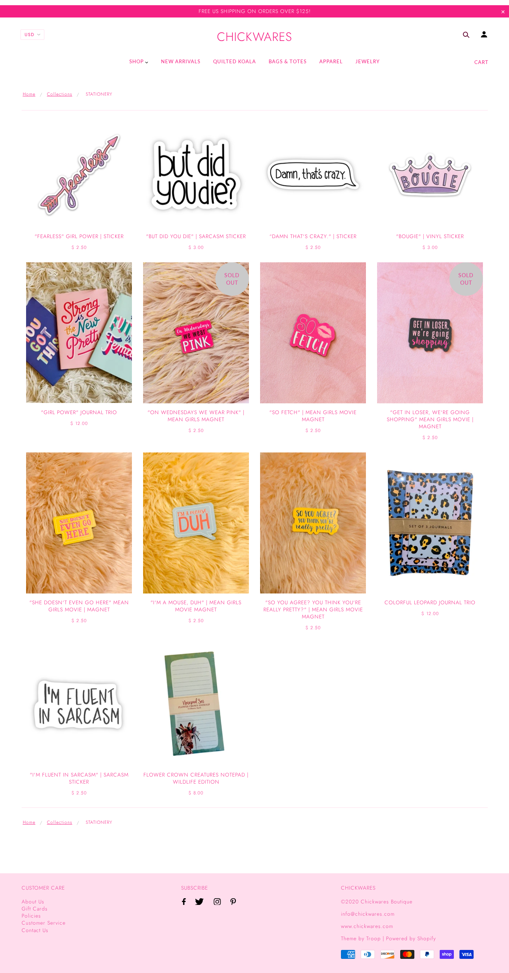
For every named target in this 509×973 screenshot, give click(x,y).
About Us (33, 901)
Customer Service (44, 922)
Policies (31, 915)
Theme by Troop (361, 938)
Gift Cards (35, 908)
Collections (59, 94)
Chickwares (254, 37)
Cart (481, 62)
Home (29, 94)
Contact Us (35, 930)
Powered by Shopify (411, 938)
